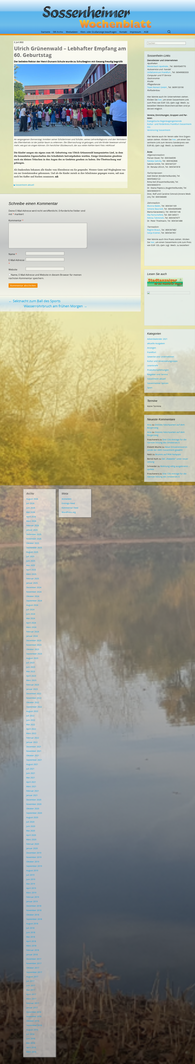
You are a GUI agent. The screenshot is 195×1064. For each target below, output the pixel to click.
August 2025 (32, 552)
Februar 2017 (32, 1003)
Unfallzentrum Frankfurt (158, 72)
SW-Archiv (58, 31)
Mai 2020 (30, 830)
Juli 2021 (30, 768)
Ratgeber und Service (157, 374)
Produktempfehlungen (158, 370)
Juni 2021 (30, 773)
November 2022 (33, 698)
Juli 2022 (30, 715)
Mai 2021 (30, 777)
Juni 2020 (30, 826)
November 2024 (33, 591)
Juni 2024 (30, 614)
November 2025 (33, 538)
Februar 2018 (32, 950)
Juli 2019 (30, 875)
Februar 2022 (32, 737)
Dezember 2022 (33, 693)
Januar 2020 (32, 848)
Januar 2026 (32, 530)
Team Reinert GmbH (157, 87)
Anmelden (67, 499)
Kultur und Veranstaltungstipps (162, 361)
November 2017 (33, 963)
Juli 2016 (30, 1034)
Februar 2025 (32, 578)
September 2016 (34, 1025)
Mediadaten (72, 31)
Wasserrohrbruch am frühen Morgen (55, 306)
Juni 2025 (30, 560)
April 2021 (31, 782)
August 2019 (32, 870)
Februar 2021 (32, 790)
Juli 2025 (30, 556)
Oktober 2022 (32, 702)
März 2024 (31, 627)
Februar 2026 (32, 525)
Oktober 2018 (32, 914)
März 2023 (31, 680)
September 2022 (34, 706)
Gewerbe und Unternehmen (160, 356)
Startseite (45, 31)
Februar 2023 (32, 684)
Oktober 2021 (32, 755)
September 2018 (34, 919)
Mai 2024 (30, 618)
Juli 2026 (30, 503)
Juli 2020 (30, 821)
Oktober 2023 (32, 649)
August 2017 (32, 976)
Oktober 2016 (32, 1020)
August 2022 (32, 711)
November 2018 (33, 910)
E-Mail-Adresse (16, 262)
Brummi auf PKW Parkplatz (168, 454)
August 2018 (32, 923)
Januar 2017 (32, 1007)
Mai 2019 (30, 883)
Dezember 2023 (33, 640)
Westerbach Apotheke (157, 66)
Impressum (135, 31)
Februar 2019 (32, 897)
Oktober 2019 (32, 861)
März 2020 (31, 839)
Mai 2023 (30, 671)
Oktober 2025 (32, 543)
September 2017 (34, 972)
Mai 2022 (30, 724)
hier (160, 99)
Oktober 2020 (32, 808)
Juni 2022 (30, 720)
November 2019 (33, 857)
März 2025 (31, 574)
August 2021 (32, 764)
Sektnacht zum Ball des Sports (34, 300)
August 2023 (32, 658)
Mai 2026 (30, 512)
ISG (148, 127)
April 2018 (31, 941)
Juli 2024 (30, 609)
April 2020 (31, 835)
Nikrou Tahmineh (155, 217)
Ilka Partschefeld (155, 214)
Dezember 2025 (33, 534)
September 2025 (34, 547)
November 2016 (33, 1016)
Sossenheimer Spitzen (157, 383)
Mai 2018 (30, 936)
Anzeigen (151, 347)
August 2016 (32, 1029)
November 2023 (33, 645)
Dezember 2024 (33, 587)
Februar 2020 (32, 844)
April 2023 (31, 675)
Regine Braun (153, 229)
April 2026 (31, 516)
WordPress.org (69, 512)
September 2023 (34, 653)
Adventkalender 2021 (157, 339)
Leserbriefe (152, 365)
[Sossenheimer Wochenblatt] (97, 15)
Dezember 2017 (33, 959)
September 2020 (34, 813)
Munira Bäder (153, 205)
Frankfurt (151, 352)
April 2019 (31, 888)
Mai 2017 (30, 990)
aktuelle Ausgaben (156, 343)
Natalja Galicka (154, 161)
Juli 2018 (30, 928)
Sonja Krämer (153, 232)
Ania (149, 424)
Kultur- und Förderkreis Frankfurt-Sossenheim (169, 124)
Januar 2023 (32, 689)
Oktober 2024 (32, 596)
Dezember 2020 (33, 799)
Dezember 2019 (33, 852)
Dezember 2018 (33, 905)
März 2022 (31, 733)
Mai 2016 (30, 1043)
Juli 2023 (30, 662)
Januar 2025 (32, 583)
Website (13, 269)
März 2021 (31, 786)
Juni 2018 (30, 932)
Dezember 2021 (33, 746)
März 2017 (31, 998)
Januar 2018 (32, 954)
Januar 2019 (32, 901)
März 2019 (31, 892)
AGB (146, 31)
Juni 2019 (30, 879)
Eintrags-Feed (68, 503)
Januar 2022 (32, 742)
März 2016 (31, 1051)
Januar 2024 (32, 636)
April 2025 (31, 569)
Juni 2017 (30, 985)
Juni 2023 (30, 667)
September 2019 (34, 866)
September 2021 (34, 760)
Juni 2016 (30, 1038)
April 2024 (31, 622)
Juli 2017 (30, 981)
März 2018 (31, 945)
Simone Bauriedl (155, 208)
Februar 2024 (32, 631)
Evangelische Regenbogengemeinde (164, 121)
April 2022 (31, 729)
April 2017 (31, 994)
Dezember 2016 (33, 1012)
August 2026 (32, 499)
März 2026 (31, 521)
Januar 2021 (32, 795)
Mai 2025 (30, 565)
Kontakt (123, 31)
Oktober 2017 (32, 967)
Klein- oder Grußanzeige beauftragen (99, 31)
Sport (149, 387)
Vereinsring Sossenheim (158, 130)
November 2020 (33, 804)
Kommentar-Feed (70, 507)
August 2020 (32, 817)
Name (13, 254)
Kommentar (16, 220)
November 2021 (33, 751)
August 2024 (32, 605)
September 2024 (34, 600)
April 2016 (31, 1047)
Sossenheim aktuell (25, 184)
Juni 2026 (30, 507)
